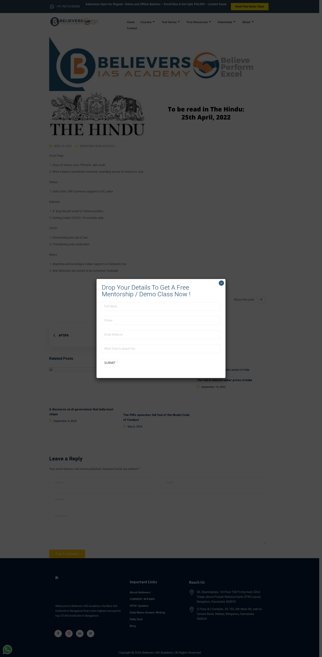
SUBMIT (110, 362)
